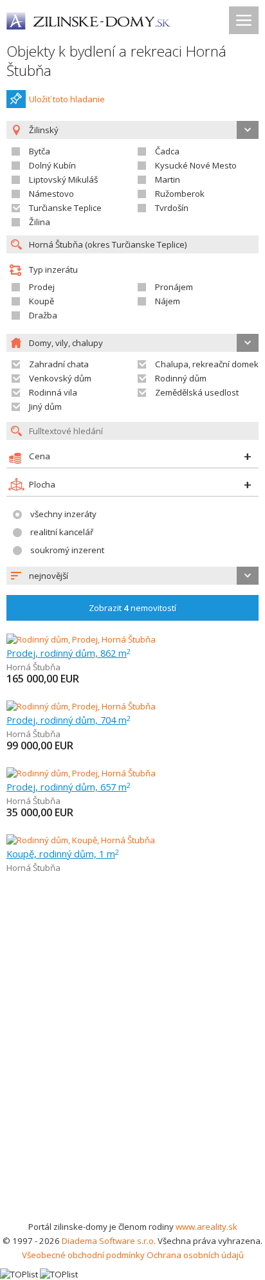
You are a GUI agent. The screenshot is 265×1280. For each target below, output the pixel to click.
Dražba (43, 315)
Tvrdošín (171, 208)
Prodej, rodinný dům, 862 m (68, 652)
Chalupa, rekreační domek (207, 364)
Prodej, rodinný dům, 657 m (68, 786)
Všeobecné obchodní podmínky (83, 1255)
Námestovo (51, 193)
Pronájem (174, 287)
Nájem (167, 301)
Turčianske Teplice (65, 208)
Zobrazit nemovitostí (132, 608)
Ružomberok (180, 193)
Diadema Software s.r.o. (109, 1241)
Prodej (42, 287)
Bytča (39, 151)
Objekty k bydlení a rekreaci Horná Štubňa (116, 60)
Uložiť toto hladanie (67, 99)
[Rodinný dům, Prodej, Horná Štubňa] (81, 639)
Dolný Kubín (52, 165)
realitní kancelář (61, 532)
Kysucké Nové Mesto (196, 165)
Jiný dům (45, 406)
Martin (167, 179)
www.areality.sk (206, 1226)
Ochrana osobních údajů (195, 1255)
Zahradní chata (59, 364)
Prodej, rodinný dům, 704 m (68, 719)
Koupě (41, 301)
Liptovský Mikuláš (63, 179)
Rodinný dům (180, 378)
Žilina (39, 222)
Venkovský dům (60, 378)
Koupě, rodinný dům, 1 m (62, 853)
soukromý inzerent (67, 550)
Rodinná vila (53, 392)
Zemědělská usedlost (197, 392)
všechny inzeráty (63, 514)
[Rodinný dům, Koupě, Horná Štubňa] (80, 840)
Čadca (167, 151)
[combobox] (132, 576)
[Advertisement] (132, 1080)
